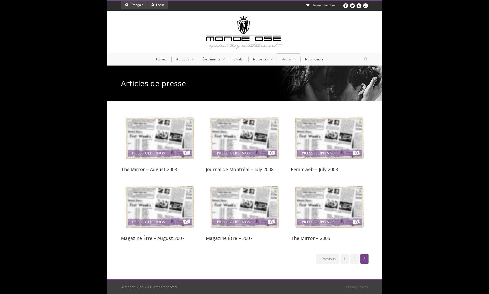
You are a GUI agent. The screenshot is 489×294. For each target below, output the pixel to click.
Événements (211, 59)
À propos (182, 59)
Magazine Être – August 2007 (152, 238)
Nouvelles (260, 59)
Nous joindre (314, 59)
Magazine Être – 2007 (229, 238)
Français (137, 5)
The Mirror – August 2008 (149, 169)
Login (160, 5)
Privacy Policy (357, 287)
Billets (238, 59)
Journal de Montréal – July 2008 (240, 169)
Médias (286, 59)
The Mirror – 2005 (310, 238)
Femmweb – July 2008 (314, 169)
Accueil (160, 59)
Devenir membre (323, 5)
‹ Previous (327, 259)
